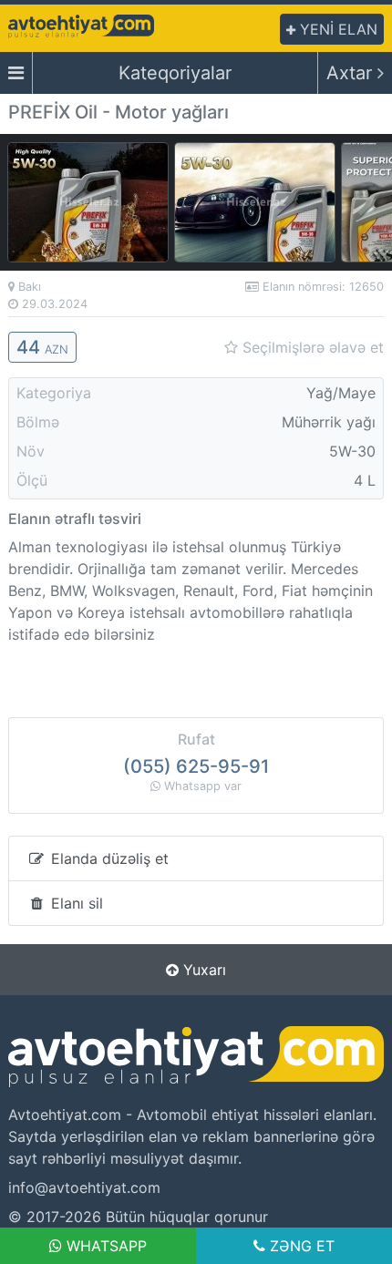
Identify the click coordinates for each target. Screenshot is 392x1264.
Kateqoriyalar (175, 73)
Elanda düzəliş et (107, 858)
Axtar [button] (351, 73)
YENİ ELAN (336, 29)
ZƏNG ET (300, 1246)
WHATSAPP (104, 1246)
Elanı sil (74, 903)
